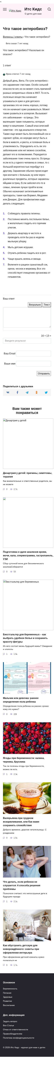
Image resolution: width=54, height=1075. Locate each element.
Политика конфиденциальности (18, 1038)
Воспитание (9, 1005)
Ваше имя (9, 363)
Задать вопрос (10, 1021)
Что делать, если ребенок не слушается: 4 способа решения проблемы (21, 885)
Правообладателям (12, 1033)
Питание (7, 993)
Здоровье (7, 997)
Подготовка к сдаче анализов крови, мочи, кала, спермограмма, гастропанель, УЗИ (28, 555)
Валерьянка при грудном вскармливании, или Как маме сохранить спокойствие (21, 822)
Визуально (35, 304)
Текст (47, 304)
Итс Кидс (33, 9)
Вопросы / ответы (13, 37)
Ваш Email (9, 353)
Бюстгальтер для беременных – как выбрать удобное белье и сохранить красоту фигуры (25, 638)
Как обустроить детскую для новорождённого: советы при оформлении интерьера (21, 949)
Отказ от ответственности (15, 1029)
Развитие (7, 1001)
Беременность (10, 988)
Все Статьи (8, 1025)
